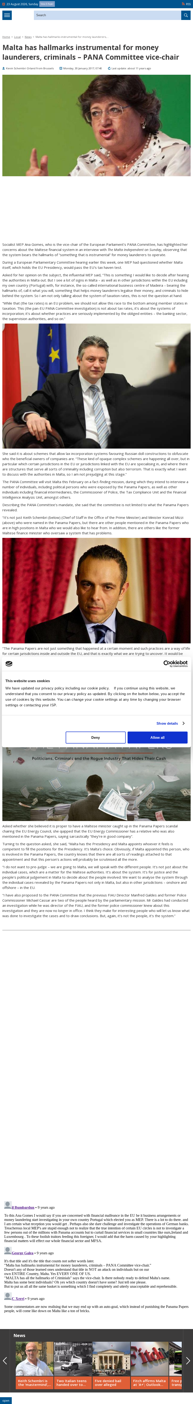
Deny (95, 737)
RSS (188, 4)
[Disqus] (96, 1258)
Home (6, 37)
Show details (167, 723)
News (28, 37)
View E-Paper (47, 3)
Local (17, 37)
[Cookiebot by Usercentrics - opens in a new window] (167, 663)
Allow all (157, 737)
